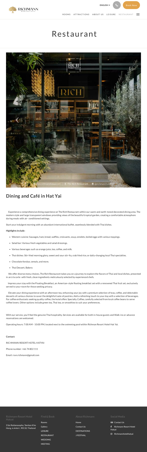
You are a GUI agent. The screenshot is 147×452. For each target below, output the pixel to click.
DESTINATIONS (83, 431)
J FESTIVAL (81, 435)
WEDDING (46, 439)
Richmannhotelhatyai (123, 434)
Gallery (44, 426)
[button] (138, 14)
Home (78, 422)
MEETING (45, 444)
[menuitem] (66, 14)
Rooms (44, 422)
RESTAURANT (47, 435)
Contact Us (81, 426)
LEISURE (45, 431)
